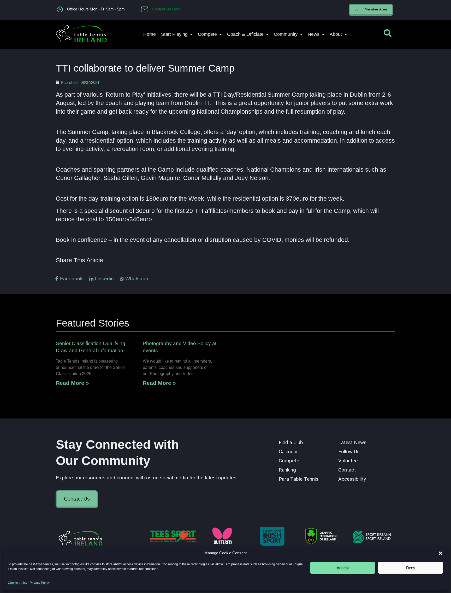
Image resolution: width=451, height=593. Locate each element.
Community (286, 34)
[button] (440, 553)
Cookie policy (17, 583)
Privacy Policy (40, 583)
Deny (410, 568)
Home (149, 34)
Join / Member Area (371, 9)
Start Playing (174, 34)
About (336, 34)
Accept (343, 568)
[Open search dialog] (387, 34)
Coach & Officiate (245, 34)
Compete (207, 34)
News (313, 34)
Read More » (72, 383)
